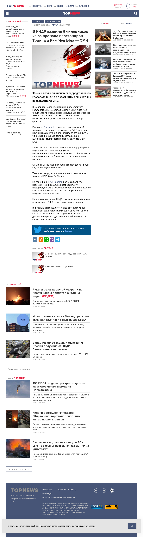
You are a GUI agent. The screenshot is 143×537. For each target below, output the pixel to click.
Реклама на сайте (67, 489)
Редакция (47, 493)
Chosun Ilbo (50, 127)
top (35, 6)
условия (91, 525)
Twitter (68, 231)
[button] (7, 13)
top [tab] (106, 23)
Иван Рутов (64, 25)
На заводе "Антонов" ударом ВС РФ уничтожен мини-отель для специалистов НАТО (16, 107)
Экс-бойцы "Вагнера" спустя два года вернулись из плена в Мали (16, 122)
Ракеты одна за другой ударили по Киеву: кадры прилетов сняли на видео (15, 31)
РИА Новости (55, 181)
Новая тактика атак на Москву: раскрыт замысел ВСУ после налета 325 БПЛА (15, 46)
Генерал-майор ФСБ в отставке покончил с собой (16, 77)
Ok (132, 525)
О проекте (47, 489)
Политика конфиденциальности (58, 497)
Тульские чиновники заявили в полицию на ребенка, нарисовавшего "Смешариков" (16, 91)
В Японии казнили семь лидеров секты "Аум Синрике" (66, 255)
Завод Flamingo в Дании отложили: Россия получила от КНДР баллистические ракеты (15, 62)
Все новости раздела (19, 369)
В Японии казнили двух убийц (59, 266)
